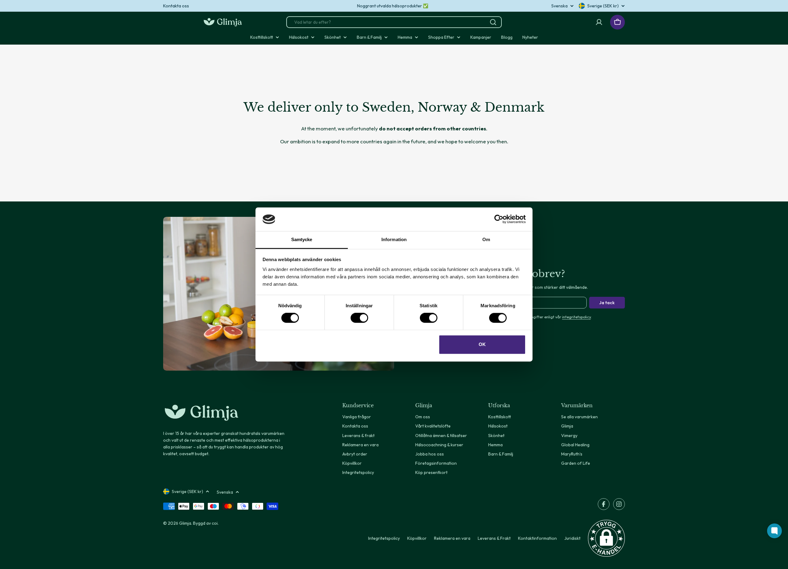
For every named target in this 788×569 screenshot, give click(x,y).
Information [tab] (394, 239)
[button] (606, 538)
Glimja (185, 523)
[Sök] (493, 22)
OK (482, 344)
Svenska (559, 6)
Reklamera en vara (452, 538)
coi (215, 523)
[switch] (359, 318)
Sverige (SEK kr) (603, 6)
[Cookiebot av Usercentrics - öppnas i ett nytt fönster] (499, 219)
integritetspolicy (576, 316)
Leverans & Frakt (494, 538)
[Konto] (599, 22)
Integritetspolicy (384, 538)
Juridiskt (572, 538)
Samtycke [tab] (301, 239)
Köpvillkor (417, 538)
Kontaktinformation (537, 538)
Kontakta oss (176, 6)
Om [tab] (486, 239)
